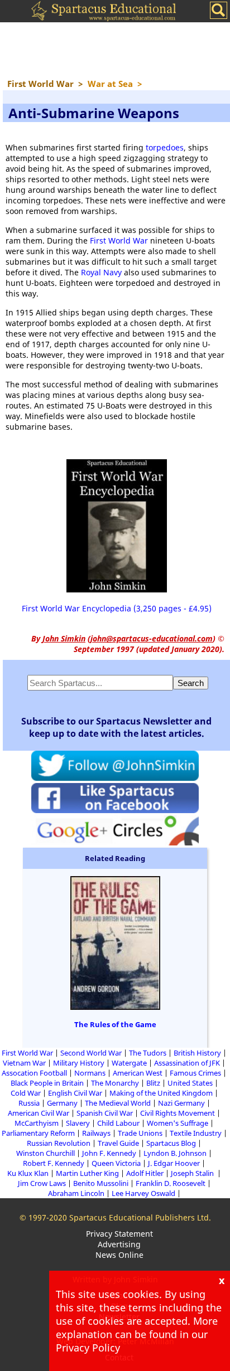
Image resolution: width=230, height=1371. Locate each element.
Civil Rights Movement (177, 1113)
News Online (119, 1255)
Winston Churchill (45, 1153)
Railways (96, 1133)
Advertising (119, 1244)
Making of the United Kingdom (161, 1093)
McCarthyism (37, 1123)
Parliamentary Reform (38, 1133)
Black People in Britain (47, 1083)
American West (137, 1073)
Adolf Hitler (145, 1173)
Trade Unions (140, 1133)
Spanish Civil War (104, 1113)
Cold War (26, 1093)
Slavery (78, 1123)
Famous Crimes (195, 1073)
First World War (119, 240)
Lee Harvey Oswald (143, 1193)
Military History (78, 1063)
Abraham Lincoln (76, 1193)
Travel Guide (118, 1143)
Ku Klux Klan (28, 1173)
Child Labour (118, 1123)
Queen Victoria (116, 1163)
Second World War (91, 1053)
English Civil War (75, 1093)
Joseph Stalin (193, 1173)
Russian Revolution (58, 1143)
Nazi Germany (181, 1103)
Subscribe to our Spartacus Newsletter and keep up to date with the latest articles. (116, 727)
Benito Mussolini (100, 1183)
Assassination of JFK (187, 1063)
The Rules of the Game (115, 1024)
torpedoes (165, 147)
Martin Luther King (87, 1173)
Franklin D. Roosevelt (170, 1183)
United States (190, 1083)
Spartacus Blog (171, 1143)
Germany (62, 1103)
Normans (90, 1073)
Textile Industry (196, 1133)
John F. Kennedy (109, 1153)
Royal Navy (101, 272)
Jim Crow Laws (42, 1183)
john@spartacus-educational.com (151, 638)
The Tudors (147, 1053)
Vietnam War (24, 1063)
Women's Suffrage (177, 1123)
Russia (29, 1103)
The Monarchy (115, 1083)
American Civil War (38, 1113)
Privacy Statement (119, 1233)
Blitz (153, 1083)
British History (197, 1053)
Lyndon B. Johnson (175, 1153)
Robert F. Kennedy (53, 1163)
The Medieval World (118, 1103)
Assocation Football (34, 1073)
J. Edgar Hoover (174, 1163)
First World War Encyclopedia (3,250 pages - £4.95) (117, 608)
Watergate (129, 1063)
